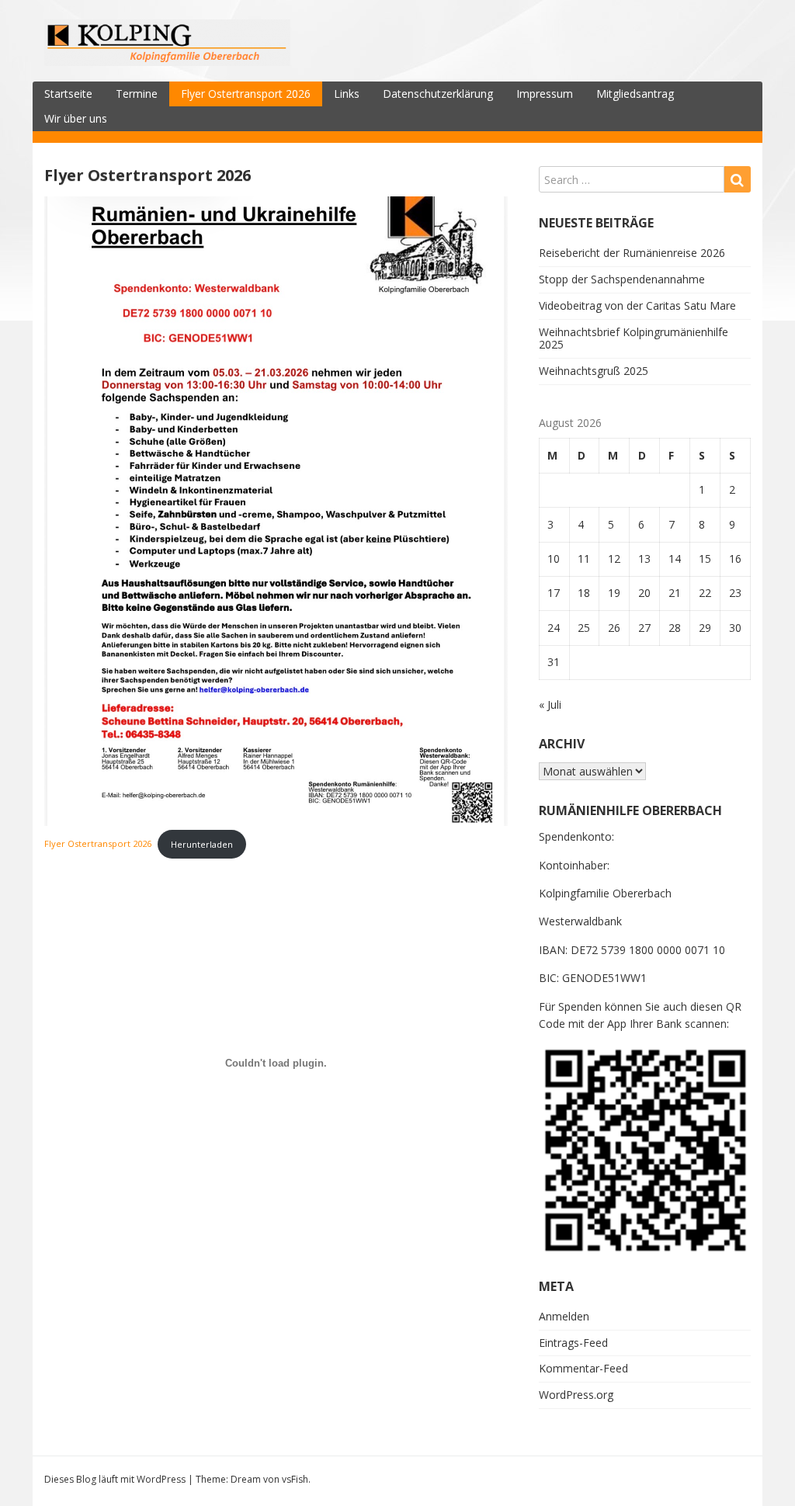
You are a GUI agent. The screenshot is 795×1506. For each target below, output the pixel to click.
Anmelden (564, 1316)
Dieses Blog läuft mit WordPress (115, 1479)
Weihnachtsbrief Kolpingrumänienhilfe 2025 (633, 338)
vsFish (295, 1479)
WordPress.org (576, 1394)
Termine (137, 93)
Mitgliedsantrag (635, 93)
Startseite (68, 93)
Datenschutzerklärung (438, 93)
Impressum (544, 93)
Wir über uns (75, 118)
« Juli (550, 704)
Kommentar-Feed (583, 1368)
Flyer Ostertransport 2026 (246, 93)
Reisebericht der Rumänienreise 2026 (632, 252)
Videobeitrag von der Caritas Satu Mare (637, 305)
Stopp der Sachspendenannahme (622, 279)
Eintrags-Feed (573, 1342)
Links (346, 93)
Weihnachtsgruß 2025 (593, 370)
